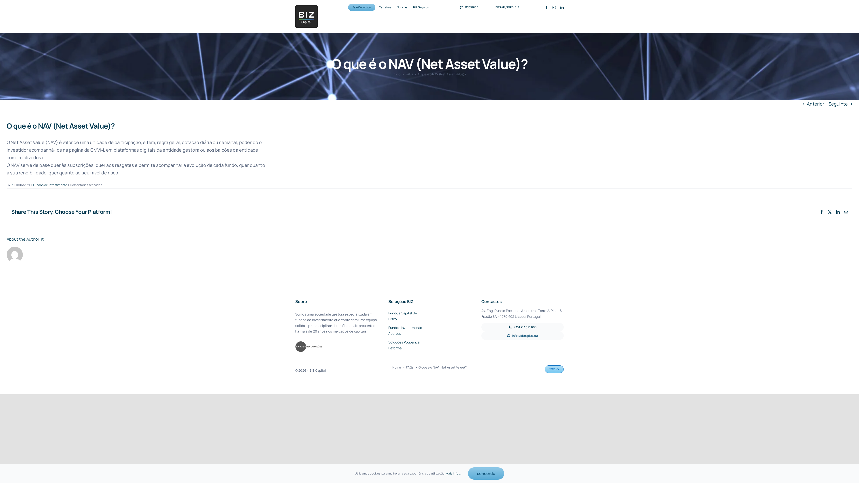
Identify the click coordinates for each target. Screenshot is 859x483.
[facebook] (546, 7)
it (12, 185)
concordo (486, 473)
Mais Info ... (453, 473)
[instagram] (554, 7)
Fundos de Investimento (50, 185)
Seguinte (838, 104)
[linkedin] (562, 7)
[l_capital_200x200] (306, 7)
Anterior (815, 104)
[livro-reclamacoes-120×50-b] (308, 343)
